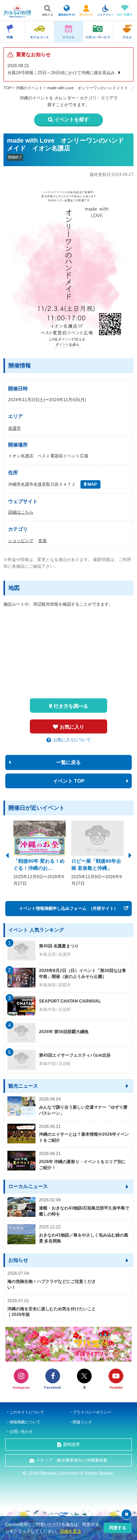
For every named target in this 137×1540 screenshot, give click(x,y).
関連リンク (82, 1422)
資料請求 (71, 1444)
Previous (7, 854)
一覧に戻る (68, 762)
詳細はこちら (20, 512)
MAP (91, 484)
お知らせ (18, 1260)
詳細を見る (70, 1531)
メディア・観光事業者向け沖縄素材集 (71, 1460)
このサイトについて (26, 1412)
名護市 (14, 428)
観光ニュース (23, 1086)
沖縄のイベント (29, 88)
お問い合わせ (21, 1431)
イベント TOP (68, 781)
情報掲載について (24, 1422)
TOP (8, 88)
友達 (42, 540)
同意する (117, 1527)
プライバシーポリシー (92, 1412)
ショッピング (20, 540)
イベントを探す (71, 119)
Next (129, 854)
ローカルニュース (28, 1186)
